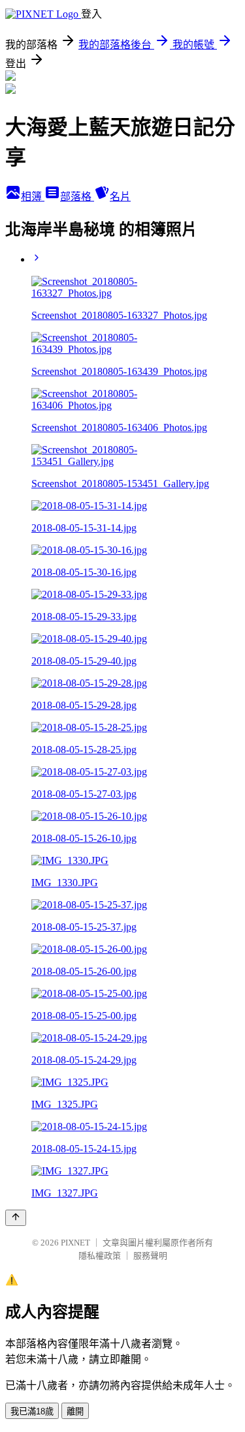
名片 (120, 196)
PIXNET (75, 1242)
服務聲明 (150, 1255)
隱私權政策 (99, 1255)
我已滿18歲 (32, 1411)
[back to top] (15, 1218)
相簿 (32, 196)
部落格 (77, 196)
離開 (75, 1411)
